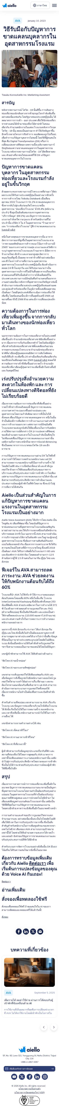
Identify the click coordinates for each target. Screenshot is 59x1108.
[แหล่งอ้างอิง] (8, 229)
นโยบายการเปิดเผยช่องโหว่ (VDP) (29, 1092)
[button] (40, 5)
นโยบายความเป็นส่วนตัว (30, 1088)
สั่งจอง (5, 916)
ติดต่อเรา (37, 863)
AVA (17, 20)
